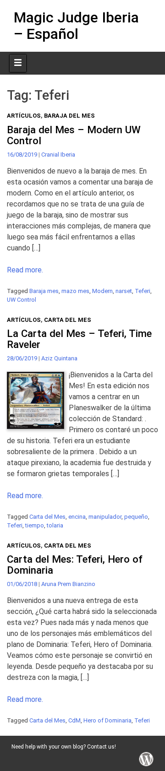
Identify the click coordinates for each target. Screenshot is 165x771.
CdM (74, 720)
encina (77, 516)
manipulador (104, 516)
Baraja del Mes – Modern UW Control (74, 135)
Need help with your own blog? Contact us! (63, 747)
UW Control (21, 299)
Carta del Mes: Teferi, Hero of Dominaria (75, 564)
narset (124, 291)
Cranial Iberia (58, 154)
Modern (102, 291)
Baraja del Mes (69, 115)
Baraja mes (44, 291)
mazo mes (75, 291)
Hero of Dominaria (107, 720)
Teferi (142, 291)
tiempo (34, 525)
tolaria (55, 525)
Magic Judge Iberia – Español (76, 25)
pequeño (136, 516)
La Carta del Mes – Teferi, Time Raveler (79, 339)
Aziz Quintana (59, 358)
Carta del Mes (67, 319)
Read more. (25, 270)
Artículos (24, 115)
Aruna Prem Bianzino (68, 584)
